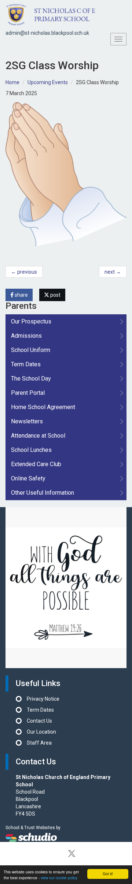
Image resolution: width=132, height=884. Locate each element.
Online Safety (28, 478)
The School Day (31, 378)
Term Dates (26, 364)
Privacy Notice (43, 699)
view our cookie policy (59, 877)
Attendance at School (38, 435)
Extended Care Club (36, 464)
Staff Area (39, 743)
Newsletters (27, 421)
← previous (24, 272)
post (54, 295)
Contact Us (39, 721)
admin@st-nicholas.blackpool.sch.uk (47, 33)
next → (112, 272)
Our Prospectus (31, 321)
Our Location (41, 732)
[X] (71, 853)
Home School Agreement (43, 407)
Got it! (108, 873)
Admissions (26, 335)
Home (12, 82)
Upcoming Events (47, 82)
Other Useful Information (42, 492)
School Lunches (31, 449)
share (21, 295)
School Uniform (30, 350)
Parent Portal (28, 392)
